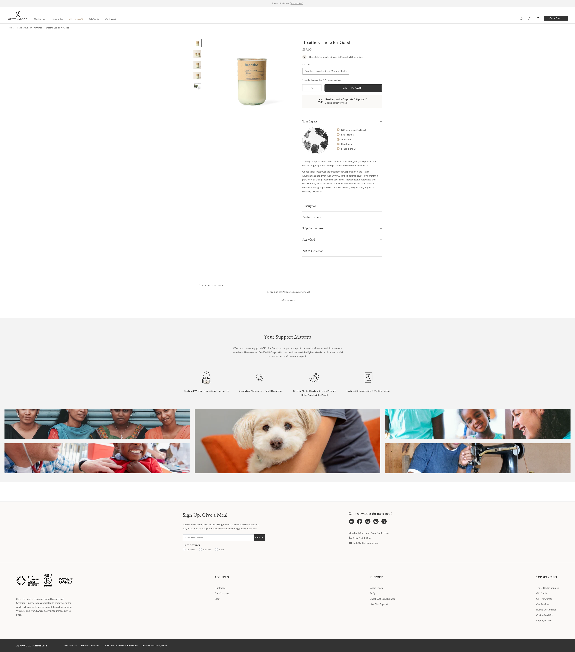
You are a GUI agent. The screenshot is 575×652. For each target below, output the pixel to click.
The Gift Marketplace (547, 587)
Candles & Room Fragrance (29, 27)
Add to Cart (353, 87)
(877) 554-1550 (296, 3)
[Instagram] (367, 522)
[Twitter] (384, 522)
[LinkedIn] (351, 522)
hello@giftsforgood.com (365, 542)
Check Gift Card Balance (382, 598)
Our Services (40, 19)
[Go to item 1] (197, 43)
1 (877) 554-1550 (362, 537)
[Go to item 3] (197, 65)
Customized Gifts (545, 615)
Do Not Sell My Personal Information (121, 645)
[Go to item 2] (197, 54)
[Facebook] (359, 522)
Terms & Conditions (90, 645)
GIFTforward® (76, 19)
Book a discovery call (336, 102)
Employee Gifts (544, 620)
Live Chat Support (379, 604)
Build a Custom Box (546, 609)
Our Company (222, 593)
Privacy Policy (70, 645)
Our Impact (110, 19)
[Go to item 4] (197, 75)
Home (11, 27)
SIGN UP (259, 537)
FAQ (372, 593)
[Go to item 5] (197, 86)
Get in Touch (555, 18)
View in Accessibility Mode (154, 645)
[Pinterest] (376, 522)
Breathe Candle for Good (57, 27)
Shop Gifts (58, 19)
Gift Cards (94, 19)
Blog (217, 598)
